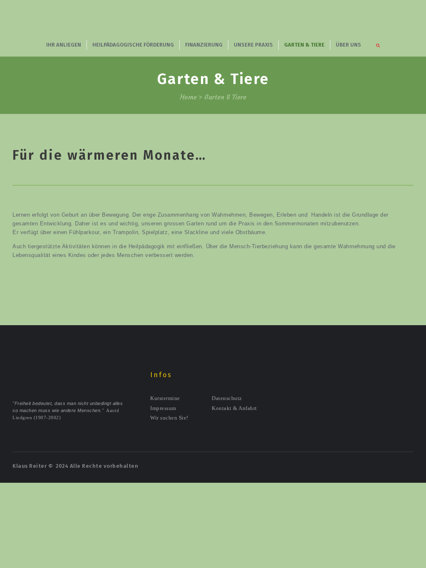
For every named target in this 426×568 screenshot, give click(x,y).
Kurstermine (165, 398)
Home (188, 97)
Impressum (163, 408)
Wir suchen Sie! (169, 418)
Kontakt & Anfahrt (234, 408)
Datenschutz (227, 398)
